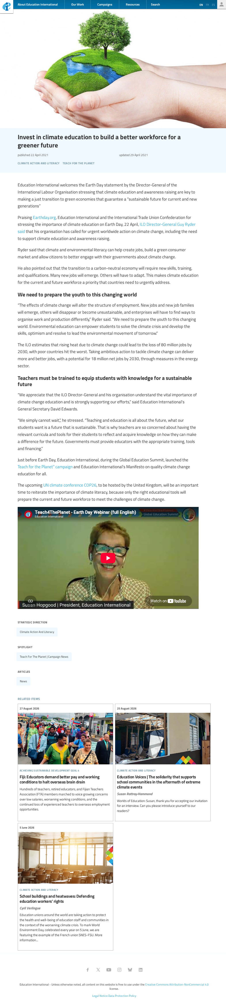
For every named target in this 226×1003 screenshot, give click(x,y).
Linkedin (140, 969)
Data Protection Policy (122, 996)
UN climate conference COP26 (69, 485)
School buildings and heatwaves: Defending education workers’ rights (65, 884)
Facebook (87, 969)
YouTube (108, 969)
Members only (221, 4)
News (23, 681)
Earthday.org (44, 217)
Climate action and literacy (37, 632)
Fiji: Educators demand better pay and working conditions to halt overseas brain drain (65, 759)
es (213, 4)
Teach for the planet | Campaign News (44, 657)
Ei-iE (6, 7)
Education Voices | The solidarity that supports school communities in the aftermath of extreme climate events (162, 760)
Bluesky (130, 969)
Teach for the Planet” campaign (45, 466)
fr (207, 4)
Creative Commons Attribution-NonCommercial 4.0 (177, 984)
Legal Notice (100, 996)
